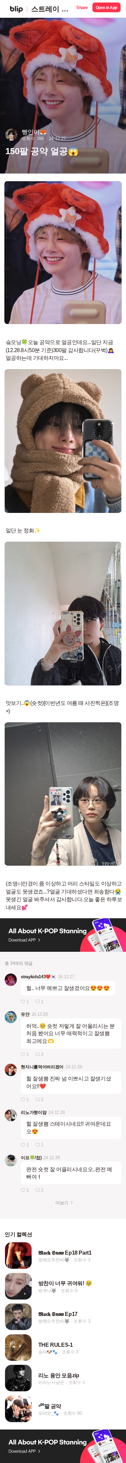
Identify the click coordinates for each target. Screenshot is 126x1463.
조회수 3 (82, 1259)
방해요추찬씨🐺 (54, 1259)
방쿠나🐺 (47, 1290)
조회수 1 (77, 1382)
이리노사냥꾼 (51, 1382)
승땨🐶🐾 (47, 1351)
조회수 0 (69, 1290)
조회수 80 (72, 1413)
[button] (82, 9)
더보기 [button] (61, 1202)
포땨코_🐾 (48, 1413)
